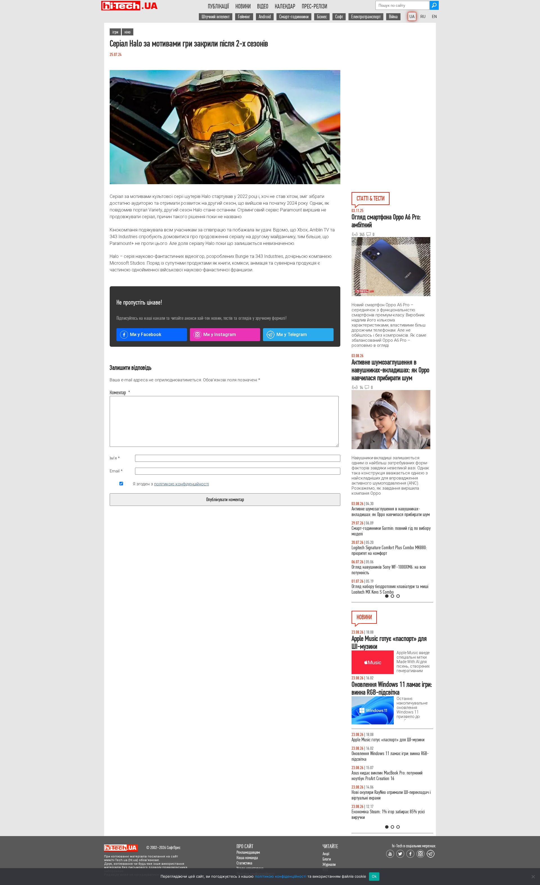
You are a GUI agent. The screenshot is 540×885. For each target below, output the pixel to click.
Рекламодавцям (248, 852)
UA (412, 16)
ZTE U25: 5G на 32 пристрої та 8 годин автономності (383, 762)
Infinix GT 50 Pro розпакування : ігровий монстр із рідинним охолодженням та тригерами (392, 550)
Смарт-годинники (294, 17)
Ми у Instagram (219, 334)
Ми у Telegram (291, 334)
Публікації (218, 6)
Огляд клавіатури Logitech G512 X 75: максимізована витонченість (382, 531)
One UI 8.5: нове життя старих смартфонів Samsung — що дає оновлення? (385, 511)
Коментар (120, 392)
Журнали (329, 864)
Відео (262, 6)
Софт (339, 17)
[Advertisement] (394, 73)
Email (116, 471)
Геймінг (244, 17)
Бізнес (322, 17)
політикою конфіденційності (181, 484)
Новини (243, 6)
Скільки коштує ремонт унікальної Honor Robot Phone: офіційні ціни (390, 801)
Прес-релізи (314, 6)
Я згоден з (171, 484)
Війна (393, 17)
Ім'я (115, 458)
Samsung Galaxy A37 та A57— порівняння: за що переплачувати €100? (392, 570)
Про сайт (245, 846)
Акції (326, 853)
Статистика (244, 863)
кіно (127, 32)
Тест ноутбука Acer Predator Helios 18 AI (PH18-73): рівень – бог (390, 589)
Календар (285, 6)
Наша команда (247, 857)
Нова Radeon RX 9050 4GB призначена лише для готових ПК (391, 820)
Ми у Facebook (145, 334)
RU (423, 16)
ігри (115, 32)
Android (265, 17)
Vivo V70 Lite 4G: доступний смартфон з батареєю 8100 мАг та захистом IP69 (391, 781)
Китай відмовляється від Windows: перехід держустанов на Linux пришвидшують (387, 742)
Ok (374, 876)
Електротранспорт (366, 17)
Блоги (327, 859)
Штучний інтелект (216, 17)
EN (434, 16)
